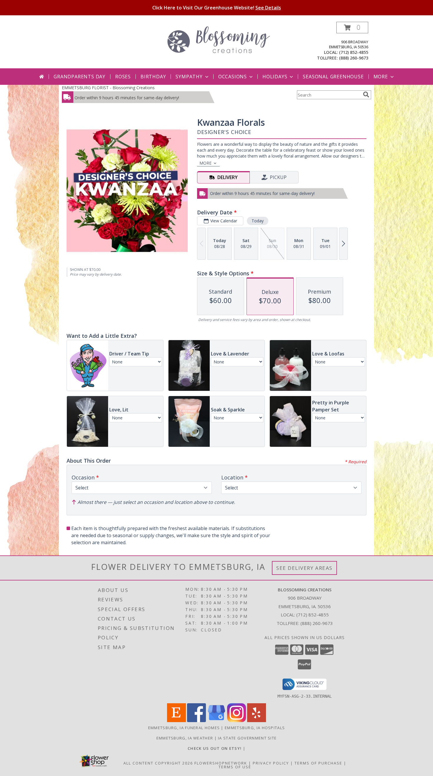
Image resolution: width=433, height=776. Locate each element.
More (380, 76)
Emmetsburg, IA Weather (184, 738)
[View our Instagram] (236, 720)
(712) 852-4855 (353, 52)
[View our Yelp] (256, 720)
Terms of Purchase (318, 763)
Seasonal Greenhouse (333, 76)
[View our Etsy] (176, 720)
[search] (366, 94)
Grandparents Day (79, 76)
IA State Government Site (247, 738)
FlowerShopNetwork (220, 763)
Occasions (232, 76)
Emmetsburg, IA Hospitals (255, 727)
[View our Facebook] (196, 720)
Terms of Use (235, 767)
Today (258, 221)
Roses (123, 76)
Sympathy (189, 76)
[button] (352, 27)
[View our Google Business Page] (216, 720)
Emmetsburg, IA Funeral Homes (184, 727)
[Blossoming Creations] (218, 39)
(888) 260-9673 (353, 58)
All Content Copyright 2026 (158, 763)
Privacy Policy (271, 763)
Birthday (153, 76)
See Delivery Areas (304, 568)
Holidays (274, 76)
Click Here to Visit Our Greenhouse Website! (216, 7)
